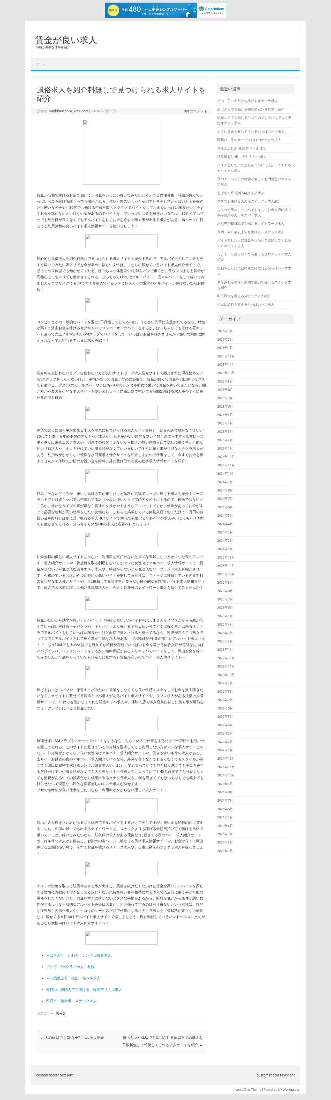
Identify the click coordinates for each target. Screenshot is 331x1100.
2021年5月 (225, 817)
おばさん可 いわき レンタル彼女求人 (78, 955)
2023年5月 (225, 616)
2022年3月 (225, 733)
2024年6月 (225, 507)
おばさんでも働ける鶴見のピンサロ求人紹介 (250, 109)
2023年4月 (225, 624)
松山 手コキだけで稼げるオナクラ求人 (247, 100)
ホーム (41, 64)
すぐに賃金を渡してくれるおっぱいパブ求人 (250, 131)
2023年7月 (225, 599)
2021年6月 (225, 809)
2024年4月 (225, 524)
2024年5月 (225, 515)
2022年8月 (225, 691)
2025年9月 (225, 381)
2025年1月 (225, 448)
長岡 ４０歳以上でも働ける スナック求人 (250, 232)
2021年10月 (226, 775)
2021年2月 (225, 842)
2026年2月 (225, 339)
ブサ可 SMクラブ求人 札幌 (70, 967)
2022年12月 (226, 658)
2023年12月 (226, 557)
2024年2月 (225, 540)
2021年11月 (226, 767)
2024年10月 (226, 473)
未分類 (61, 1013)
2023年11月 (226, 565)
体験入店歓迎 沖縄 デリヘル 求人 (242, 148)
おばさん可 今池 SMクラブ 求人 (241, 193)
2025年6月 (225, 406)
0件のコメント (196, 111)
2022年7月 (225, 700)
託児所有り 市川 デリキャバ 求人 (242, 156)
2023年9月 (225, 582)
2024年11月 (226, 465)
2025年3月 (225, 431)
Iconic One (242, 1089)
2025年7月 (225, 398)
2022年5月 (225, 716)
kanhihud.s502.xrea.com (68, 111)
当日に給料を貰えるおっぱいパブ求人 (245, 304)
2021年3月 (225, 834)
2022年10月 (226, 675)
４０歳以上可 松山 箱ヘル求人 (73, 978)
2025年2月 (225, 440)
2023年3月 (225, 633)
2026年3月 (225, 331)
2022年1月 (225, 750)
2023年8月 (225, 591)
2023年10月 (226, 574)
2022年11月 (226, 666)
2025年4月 (225, 423)
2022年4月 (225, 725)
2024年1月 (225, 549)
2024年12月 (226, 456)
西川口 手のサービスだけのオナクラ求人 (249, 140)
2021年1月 (225, 851)
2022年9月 (225, 683)
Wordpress (291, 1089)
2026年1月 (225, 347)
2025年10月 (226, 373)
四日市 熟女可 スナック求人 (71, 1001)
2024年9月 (225, 482)
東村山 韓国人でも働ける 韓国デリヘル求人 (84, 989)
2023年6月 (225, 607)
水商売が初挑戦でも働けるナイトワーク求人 (250, 223)
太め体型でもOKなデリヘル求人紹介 (72, 1038)
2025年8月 (225, 389)
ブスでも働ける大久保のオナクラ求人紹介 (249, 201)
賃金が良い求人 (66, 40)
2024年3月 (225, 532)
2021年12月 (226, 758)
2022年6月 (225, 708)
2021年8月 (225, 792)
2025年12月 (226, 356)
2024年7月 (225, 498)
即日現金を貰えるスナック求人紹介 (244, 296)
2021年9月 (225, 784)
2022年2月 (225, 742)
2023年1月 (225, 649)
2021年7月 (225, 800)
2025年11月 (226, 364)
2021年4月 (225, 825)
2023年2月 (225, 641)
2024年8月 (225, 490)
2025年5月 (225, 414)
